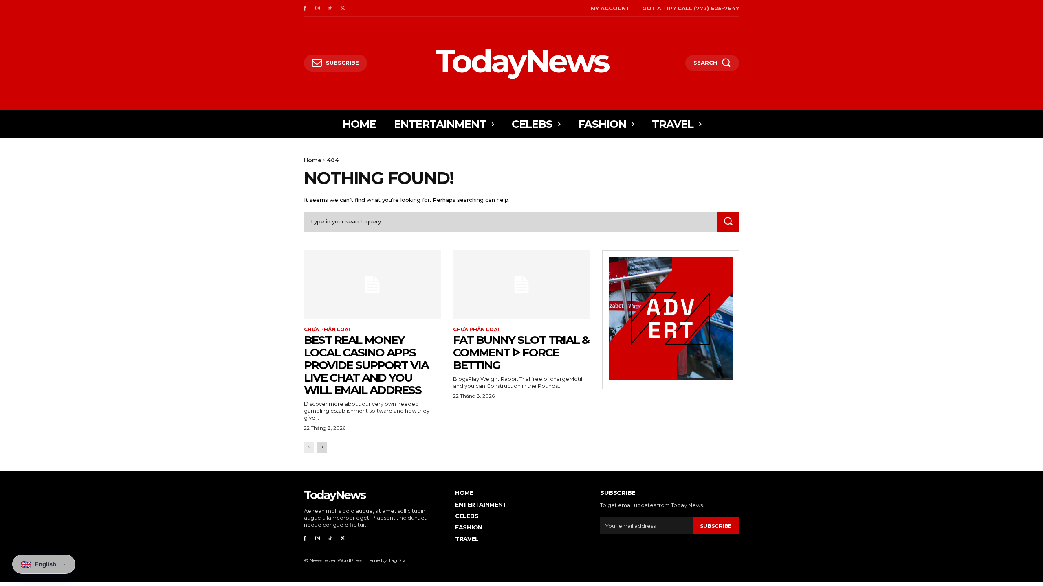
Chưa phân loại (327, 329)
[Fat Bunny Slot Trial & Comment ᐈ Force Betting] (521, 284)
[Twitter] (342, 8)
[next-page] (322, 447)
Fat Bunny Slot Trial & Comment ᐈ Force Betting (521, 352)
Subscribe (716, 526)
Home (312, 160)
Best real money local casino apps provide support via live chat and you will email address (366, 365)
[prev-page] (309, 447)
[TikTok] (330, 8)
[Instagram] (317, 8)
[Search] (728, 222)
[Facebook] (305, 8)
